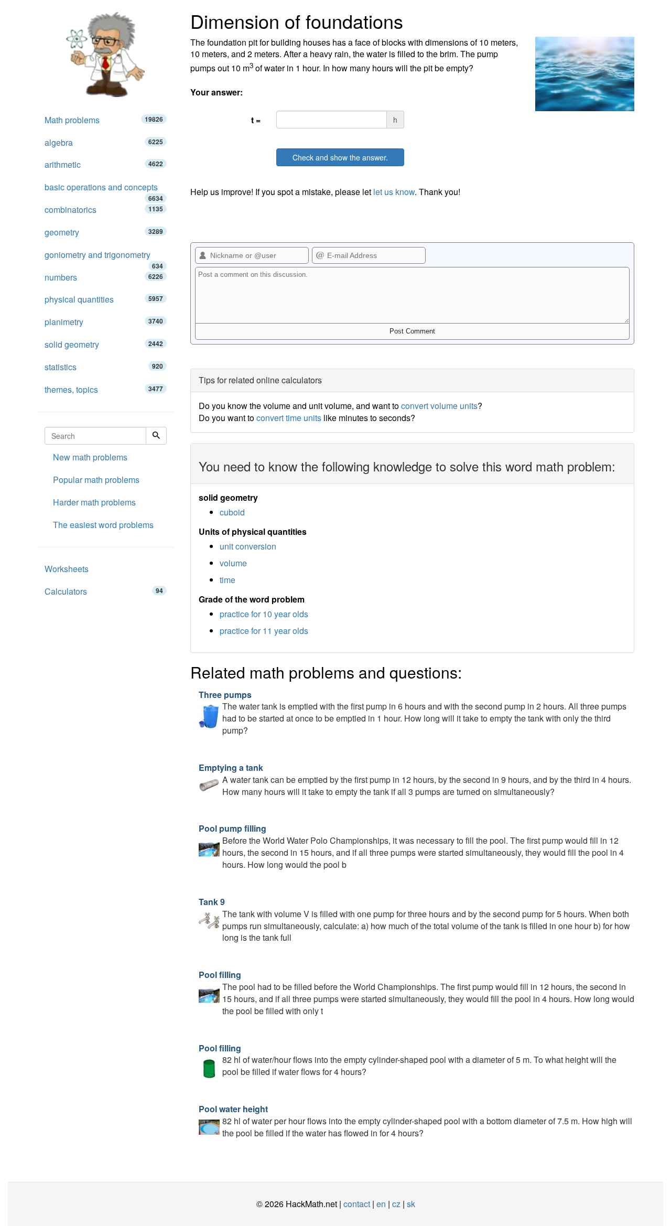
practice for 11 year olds (264, 631)
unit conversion (248, 546)
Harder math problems (94, 502)
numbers (104, 277)
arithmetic (104, 164)
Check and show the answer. (340, 157)
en (381, 1204)
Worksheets (67, 569)
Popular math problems (96, 480)
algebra (104, 142)
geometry (104, 232)
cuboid (232, 512)
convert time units (288, 418)
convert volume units (439, 406)
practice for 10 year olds (264, 614)
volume (233, 563)
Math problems (104, 120)
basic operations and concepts (104, 190)
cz (396, 1204)
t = (256, 120)
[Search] (156, 436)
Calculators (104, 591)
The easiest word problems (103, 525)
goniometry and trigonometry (104, 257)
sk (411, 1204)
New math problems (90, 457)
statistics (104, 367)
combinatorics (104, 209)
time (227, 580)
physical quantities (104, 299)
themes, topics (104, 389)
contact (356, 1204)
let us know (394, 192)
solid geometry (104, 344)
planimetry (104, 322)
